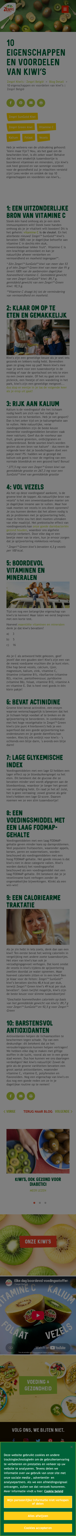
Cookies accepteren (38, 1528)
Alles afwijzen (38, 1516)
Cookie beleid (53, 1491)
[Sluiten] (72, 1447)
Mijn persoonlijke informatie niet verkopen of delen (38, 1502)
